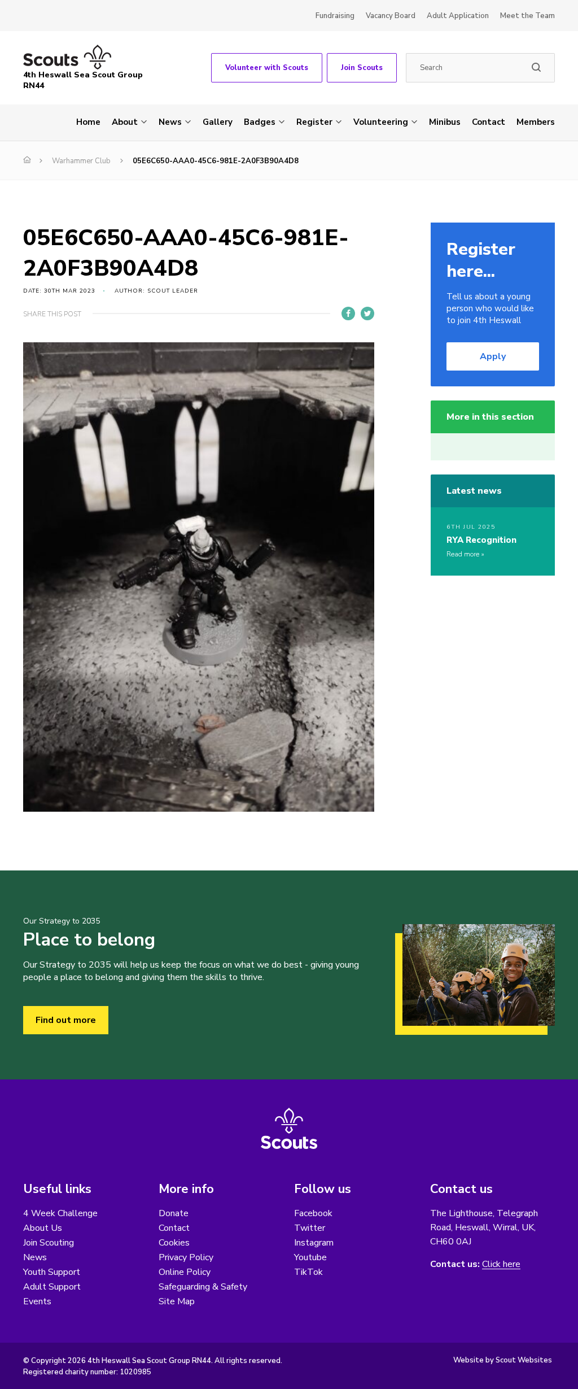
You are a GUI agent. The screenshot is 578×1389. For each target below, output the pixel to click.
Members (535, 122)
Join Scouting (48, 1242)
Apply (493, 356)
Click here (501, 1264)
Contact (488, 122)
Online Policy (185, 1272)
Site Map (177, 1301)
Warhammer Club (81, 161)
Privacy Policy (186, 1257)
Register (314, 122)
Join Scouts (362, 68)
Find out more (66, 1020)
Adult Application (458, 16)
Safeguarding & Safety (203, 1287)
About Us (42, 1228)
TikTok (308, 1272)
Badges (259, 122)
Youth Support (51, 1272)
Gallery (218, 122)
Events (37, 1301)
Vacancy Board (390, 16)
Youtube (310, 1257)
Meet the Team (527, 16)
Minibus (445, 122)
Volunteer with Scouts (266, 68)
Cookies (174, 1242)
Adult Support (52, 1287)
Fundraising (335, 16)
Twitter (309, 1228)
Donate (174, 1213)
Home (88, 122)
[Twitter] (367, 313)
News (170, 122)
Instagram (314, 1242)
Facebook (313, 1213)
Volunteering (380, 122)
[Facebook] (348, 313)
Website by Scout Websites (502, 1360)
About (125, 122)
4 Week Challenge (60, 1213)
